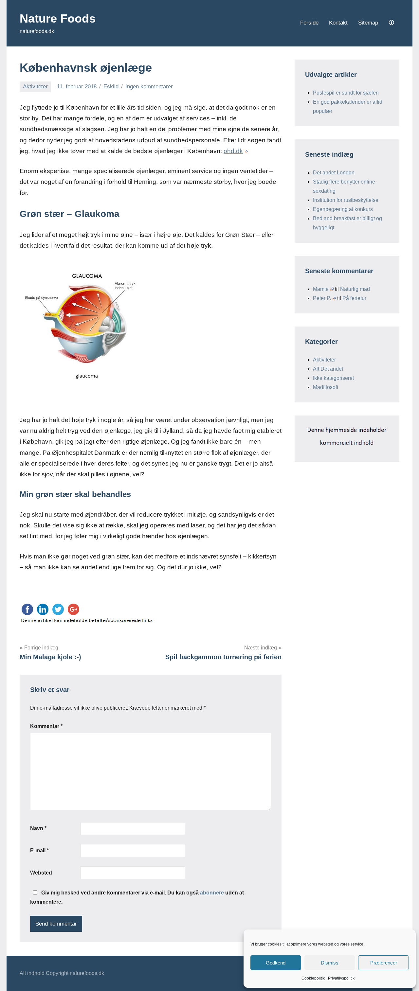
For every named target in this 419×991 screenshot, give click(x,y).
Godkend (275, 962)
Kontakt (338, 23)
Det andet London (334, 172)
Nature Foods (58, 18)
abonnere (212, 892)
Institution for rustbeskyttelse (345, 200)
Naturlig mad (355, 289)
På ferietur (354, 298)
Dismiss (329, 962)
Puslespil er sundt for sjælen (346, 93)
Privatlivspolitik (341, 978)
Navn (38, 828)
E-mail (39, 850)
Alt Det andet (328, 369)
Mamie (321, 289)
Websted (41, 873)
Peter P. (322, 298)
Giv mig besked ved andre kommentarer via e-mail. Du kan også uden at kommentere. (137, 897)
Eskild (110, 86)
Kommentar (46, 726)
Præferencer (383, 962)
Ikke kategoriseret (333, 378)
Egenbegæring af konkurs (343, 209)
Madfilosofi (325, 387)
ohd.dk (233, 151)
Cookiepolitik (313, 978)
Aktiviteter (35, 86)
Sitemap (368, 23)
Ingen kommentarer (149, 86)
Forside (309, 23)
